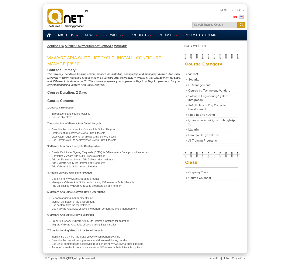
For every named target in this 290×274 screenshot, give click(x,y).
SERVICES (112, 35)
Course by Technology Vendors (209, 90)
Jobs (226, 258)
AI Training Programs (202, 140)
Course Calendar (199, 177)
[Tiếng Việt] (235, 17)
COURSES (167, 35)
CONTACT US (68, 46)
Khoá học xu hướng (201, 114)
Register (226, 10)
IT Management (199, 85)
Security (193, 79)
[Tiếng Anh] (241, 17)
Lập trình (194, 129)
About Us (215, 258)
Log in (240, 10)
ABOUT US (66, 35)
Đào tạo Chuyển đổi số (203, 135)
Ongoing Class (198, 172)
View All (193, 74)
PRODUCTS (140, 35)
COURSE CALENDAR (200, 35)
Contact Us (238, 258)
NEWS (89, 35)
